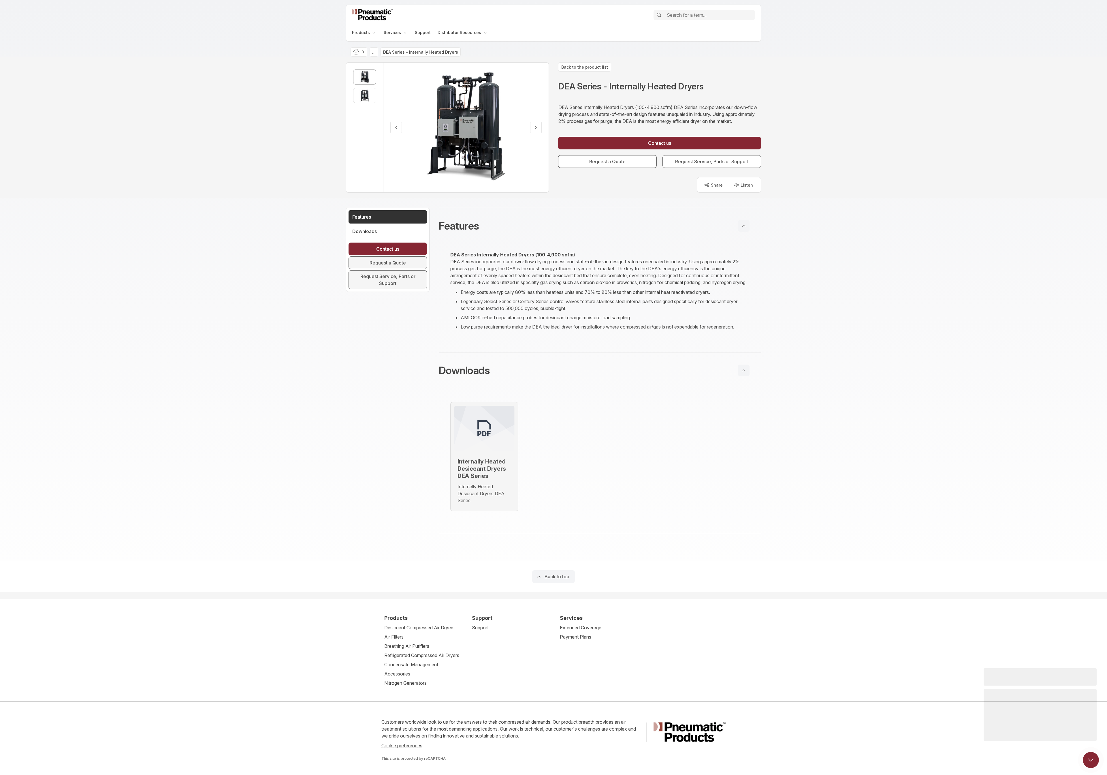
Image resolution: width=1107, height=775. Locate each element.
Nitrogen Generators (405, 683)
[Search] (659, 15)
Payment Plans (575, 637)
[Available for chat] (1091, 760)
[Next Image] (536, 127)
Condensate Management (411, 664)
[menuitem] (364, 32)
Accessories (397, 674)
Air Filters (394, 637)
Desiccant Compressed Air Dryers (419, 627)
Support (480, 627)
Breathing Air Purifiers (406, 646)
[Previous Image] (396, 127)
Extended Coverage (580, 627)
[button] (600, 226)
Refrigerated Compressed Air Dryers (421, 655)
